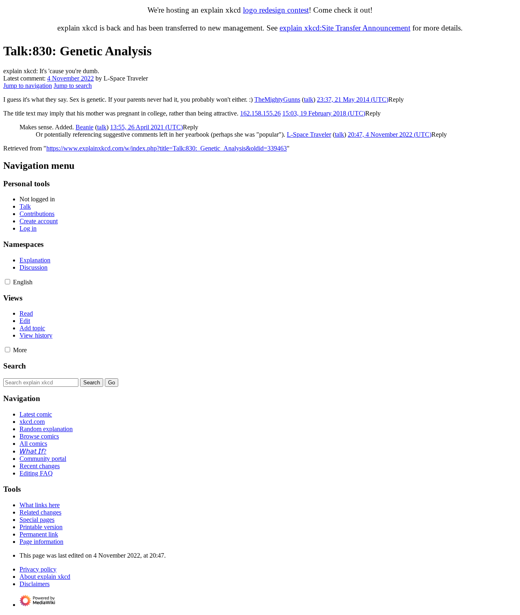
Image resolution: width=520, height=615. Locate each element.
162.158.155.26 (260, 113)
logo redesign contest (276, 10)
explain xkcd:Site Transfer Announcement (345, 28)
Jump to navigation (27, 85)
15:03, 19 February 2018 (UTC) (323, 113)
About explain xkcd (45, 576)
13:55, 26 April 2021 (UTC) (146, 127)
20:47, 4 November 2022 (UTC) (389, 134)
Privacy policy (38, 569)
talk (308, 99)
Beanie (84, 127)
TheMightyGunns (277, 99)
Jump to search (73, 85)
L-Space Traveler (309, 134)
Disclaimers (35, 583)
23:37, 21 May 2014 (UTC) (352, 99)
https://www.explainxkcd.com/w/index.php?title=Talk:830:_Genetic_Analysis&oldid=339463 (166, 148)
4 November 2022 (70, 78)
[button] (396, 99)
